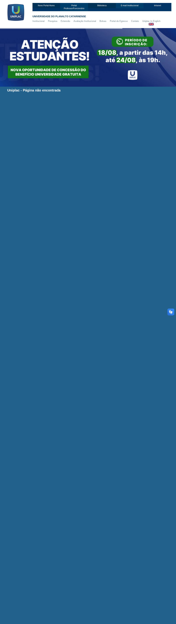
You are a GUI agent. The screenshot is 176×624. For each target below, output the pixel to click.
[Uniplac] (18, 12)
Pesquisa (52, 21)
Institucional (38, 21)
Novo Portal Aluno (46, 5)
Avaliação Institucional (85, 21)
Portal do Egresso (119, 21)
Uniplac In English (151, 21)
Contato (135, 21)
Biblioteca (102, 5)
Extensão (65, 21)
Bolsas (103, 21)
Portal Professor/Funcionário (74, 7)
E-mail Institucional (130, 5)
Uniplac (13, 90)
